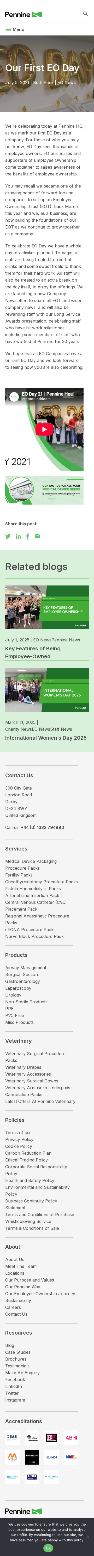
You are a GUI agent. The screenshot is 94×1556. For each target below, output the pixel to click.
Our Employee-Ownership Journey (40, 1293)
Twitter (12, 1393)
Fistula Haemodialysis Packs (33, 888)
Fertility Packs (19, 875)
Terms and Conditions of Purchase (39, 1214)
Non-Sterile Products (26, 1001)
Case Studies (18, 1352)
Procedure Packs (22, 868)
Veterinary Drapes (23, 1067)
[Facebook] (27, 535)
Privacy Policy (19, 1139)
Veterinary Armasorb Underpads (37, 1087)
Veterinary (18, 1041)
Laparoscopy (18, 988)
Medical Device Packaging (31, 861)
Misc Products (19, 1022)
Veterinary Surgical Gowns (31, 1080)
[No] (87, 1536)
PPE (9, 1008)
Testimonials (17, 1365)
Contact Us (16, 1314)
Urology (13, 995)
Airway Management (25, 967)
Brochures (15, 1359)
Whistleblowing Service (28, 1221)
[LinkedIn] (18, 535)
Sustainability (18, 1300)
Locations (14, 1273)
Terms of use (18, 1132)
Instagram (15, 1400)
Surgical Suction (21, 974)
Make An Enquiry (22, 1372)
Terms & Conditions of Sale (32, 1228)
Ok (48, 1548)
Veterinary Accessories (28, 1074)
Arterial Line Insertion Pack (32, 895)
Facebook (15, 1379)
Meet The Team (21, 1266)
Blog (9, 1345)
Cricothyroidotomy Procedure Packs (41, 881)
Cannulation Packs (23, 1094)
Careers (13, 1307)
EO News (66, 82)
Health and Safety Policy (29, 1180)
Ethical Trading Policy (26, 1160)
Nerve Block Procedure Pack (34, 936)
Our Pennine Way (22, 1286)
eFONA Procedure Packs (30, 929)
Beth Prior (43, 82)
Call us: (34, 827)
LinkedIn (13, 1386)
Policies (15, 1120)
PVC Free (14, 1015)
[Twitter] (8, 535)
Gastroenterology (22, 981)
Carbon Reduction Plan (28, 1153)
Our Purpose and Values (29, 1280)
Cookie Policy (18, 1146)
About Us (14, 1259)
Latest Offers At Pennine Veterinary (40, 1101)
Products (16, 955)
